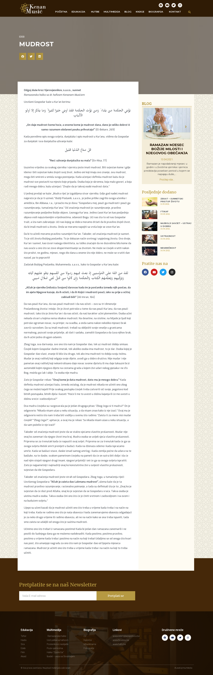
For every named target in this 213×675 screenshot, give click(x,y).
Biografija (90, 630)
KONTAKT (175, 11)
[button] (22, 56)
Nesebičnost (168, 248)
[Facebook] (161, 5)
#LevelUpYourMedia (183, 668)
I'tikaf (164, 211)
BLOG (127, 11)
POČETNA (61, 11)
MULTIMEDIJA (112, 11)
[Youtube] (167, 5)
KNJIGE (140, 11)
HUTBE (95, 11)
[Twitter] (174, 5)
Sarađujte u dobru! (167, 145)
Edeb (21, 36)
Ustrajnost (168, 236)
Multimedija (54, 630)
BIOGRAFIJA (156, 11)
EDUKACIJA (78, 11)
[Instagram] (180, 5)
